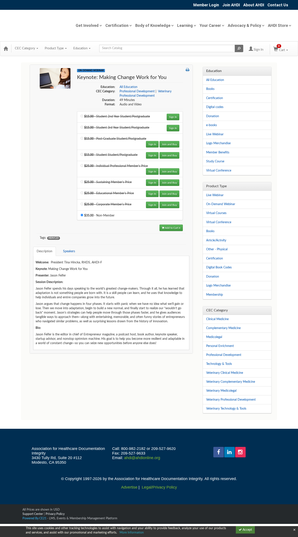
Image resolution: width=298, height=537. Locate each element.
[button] (187, 70)
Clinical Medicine (217, 319)
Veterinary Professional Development (231, 399)
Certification (116, 25)
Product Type (55, 48)
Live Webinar (215, 134)
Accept (247, 529)
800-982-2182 (133, 448)
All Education (128, 87)
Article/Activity (216, 240)
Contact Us (277, 5)
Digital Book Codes (219, 267)
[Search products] (239, 48)
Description (44, 251)
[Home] (5, 48)
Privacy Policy (55, 514)
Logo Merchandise (218, 143)
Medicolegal (214, 337)
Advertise (129, 487)
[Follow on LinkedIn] (229, 452)
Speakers (69, 251)
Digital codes (214, 107)
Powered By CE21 (34, 518)
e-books (211, 125)
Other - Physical (217, 249)
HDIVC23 (53, 238)
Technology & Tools (219, 363)
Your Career (210, 25)
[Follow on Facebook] (218, 452)
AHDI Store (278, 25)
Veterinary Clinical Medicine (224, 372)
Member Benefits (217, 152)
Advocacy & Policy (244, 25)
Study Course (215, 161)
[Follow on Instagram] (240, 452)
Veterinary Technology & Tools (226, 408)
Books (210, 89)
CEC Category (25, 48)
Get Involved (87, 25)
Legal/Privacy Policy (159, 487)
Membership (214, 294)
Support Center (32, 514)
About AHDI (253, 5)
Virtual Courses (216, 213)
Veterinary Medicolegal (221, 390)
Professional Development (137, 91)
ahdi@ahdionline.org (142, 458)
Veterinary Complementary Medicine (230, 381)
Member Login (206, 5)
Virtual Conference (218, 170)
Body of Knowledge (152, 25)
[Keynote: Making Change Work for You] (55, 78)
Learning (185, 25)
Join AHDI (231, 5)
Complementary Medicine (223, 328)
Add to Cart (172, 227)
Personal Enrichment (220, 346)
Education (80, 48)
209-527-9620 (163, 448)
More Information (132, 532)
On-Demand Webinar (91, 70)
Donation (212, 116)
